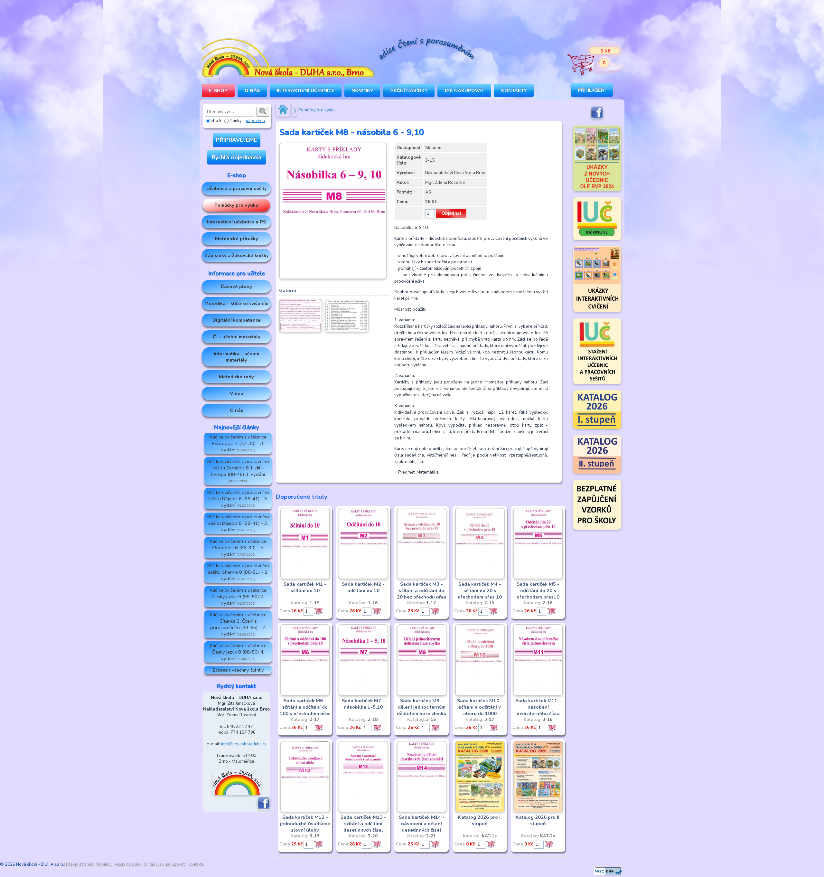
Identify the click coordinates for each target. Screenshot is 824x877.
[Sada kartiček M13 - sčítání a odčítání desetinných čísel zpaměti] (363, 811)
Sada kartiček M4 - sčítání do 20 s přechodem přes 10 (480, 590)
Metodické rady (236, 376)
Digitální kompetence (236, 320)
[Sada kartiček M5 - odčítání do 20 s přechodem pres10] (538, 578)
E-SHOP (218, 90)
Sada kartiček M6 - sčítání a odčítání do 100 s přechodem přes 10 (305, 710)
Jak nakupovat (464, 90)
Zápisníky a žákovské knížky (236, 255)
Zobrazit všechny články (238, 670)
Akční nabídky (408, 90)
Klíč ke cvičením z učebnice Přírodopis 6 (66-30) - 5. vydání (238, 547)
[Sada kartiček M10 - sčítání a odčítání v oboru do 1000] (480, 694)
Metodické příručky (236, 238)
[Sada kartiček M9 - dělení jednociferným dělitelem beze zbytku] (421, 694)
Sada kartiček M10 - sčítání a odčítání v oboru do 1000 (480, 707)
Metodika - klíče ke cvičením (236, 303)
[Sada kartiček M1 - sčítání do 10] (305, 578)
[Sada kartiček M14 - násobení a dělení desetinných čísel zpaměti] (421, 811)
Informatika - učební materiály (236, 356)
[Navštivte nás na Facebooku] (263, 808)
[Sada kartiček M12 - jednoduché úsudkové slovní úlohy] (305, 811)
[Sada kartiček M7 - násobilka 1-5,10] (363, 694)
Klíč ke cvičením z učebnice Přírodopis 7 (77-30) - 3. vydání (238, 443)
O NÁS (252, 90)
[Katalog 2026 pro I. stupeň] (480, 811)
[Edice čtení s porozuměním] (426, 50)
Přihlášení (592, 90)
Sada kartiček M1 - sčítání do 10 (305, 587)
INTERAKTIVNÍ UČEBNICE (305, 90)
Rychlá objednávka (236, 157)
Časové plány (236, 286)
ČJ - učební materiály (236, 337)
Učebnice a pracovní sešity (236, 188)
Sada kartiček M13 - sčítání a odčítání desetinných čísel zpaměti (363, 827)
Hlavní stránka (79, 864)
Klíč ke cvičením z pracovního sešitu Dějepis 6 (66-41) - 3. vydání (238, 498)
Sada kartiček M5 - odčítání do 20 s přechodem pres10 (538, 590)
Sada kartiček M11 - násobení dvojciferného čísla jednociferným (538, 710)
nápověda (255, 121)
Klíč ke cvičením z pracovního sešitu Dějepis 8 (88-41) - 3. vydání (238, 523)
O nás (236, 410)
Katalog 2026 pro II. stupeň (538, 820)
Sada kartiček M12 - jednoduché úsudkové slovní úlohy (305, 823)
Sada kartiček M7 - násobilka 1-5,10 (363, 703)
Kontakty (514, 90)
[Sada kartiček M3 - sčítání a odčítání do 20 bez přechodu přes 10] (421, 578)
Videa (236, 393)
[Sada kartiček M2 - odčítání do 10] (363, 578)
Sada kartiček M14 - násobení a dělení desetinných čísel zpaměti (422, 827)
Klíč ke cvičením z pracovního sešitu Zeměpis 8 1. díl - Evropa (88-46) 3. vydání (238, 471)
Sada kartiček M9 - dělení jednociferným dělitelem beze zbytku (421, 707)
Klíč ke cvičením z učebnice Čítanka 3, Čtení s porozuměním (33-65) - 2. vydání (238, 624)
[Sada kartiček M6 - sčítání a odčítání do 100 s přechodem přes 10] (305, 694)
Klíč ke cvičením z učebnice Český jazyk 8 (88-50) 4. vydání (238, 652)
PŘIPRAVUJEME (236, 140)
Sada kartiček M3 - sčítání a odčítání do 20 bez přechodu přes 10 (421, 594)
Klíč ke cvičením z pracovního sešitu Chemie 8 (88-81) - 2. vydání (238, 572)
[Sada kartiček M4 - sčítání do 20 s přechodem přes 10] (480, 578)
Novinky (362, 90)
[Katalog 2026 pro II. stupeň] (538, 811)
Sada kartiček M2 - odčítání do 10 (363, 587)
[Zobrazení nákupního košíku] (590, 57)
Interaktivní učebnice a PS (236, 222)
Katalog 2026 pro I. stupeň (480, 820)
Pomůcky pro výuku (236, 205)
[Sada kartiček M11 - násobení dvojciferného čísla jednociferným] (538, 694)
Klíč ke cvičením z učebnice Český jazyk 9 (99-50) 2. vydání (238, 596)
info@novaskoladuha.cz (244, 744)
